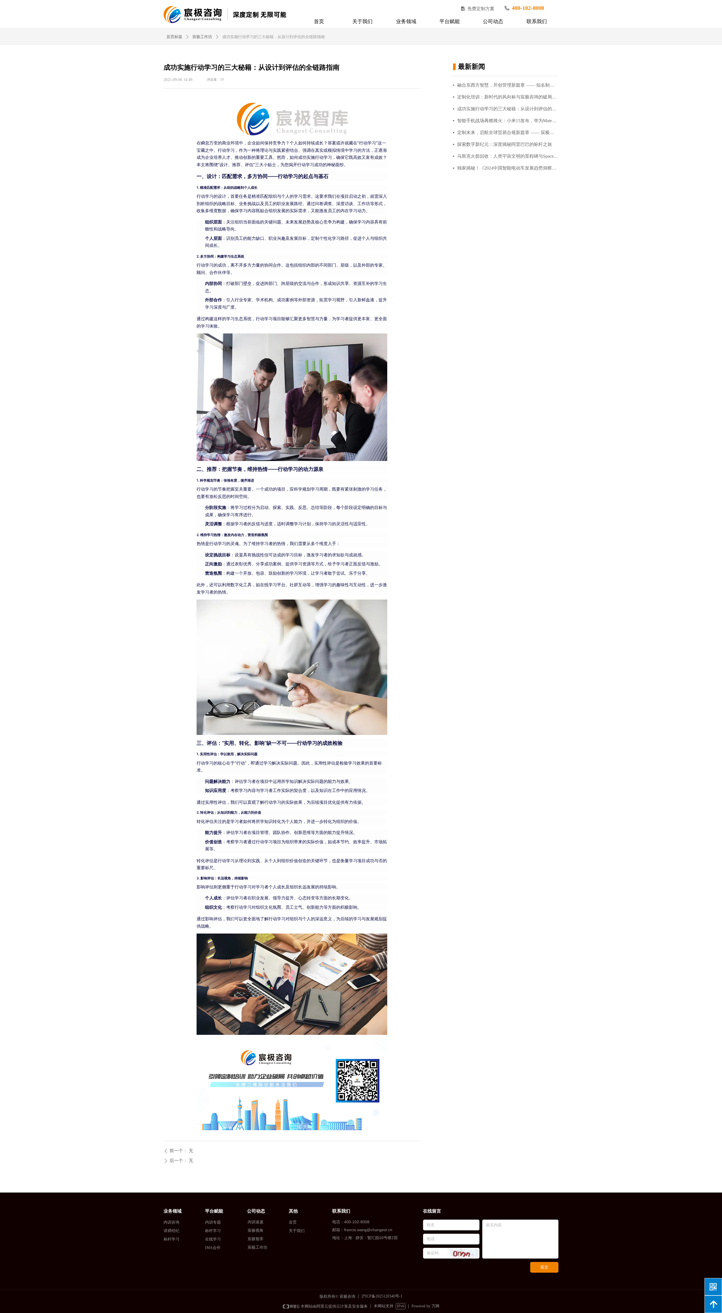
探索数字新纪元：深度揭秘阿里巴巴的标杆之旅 (504, 144)
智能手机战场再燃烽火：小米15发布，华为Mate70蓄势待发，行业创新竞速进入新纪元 (507, 120)
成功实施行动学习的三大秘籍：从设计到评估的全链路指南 (507, 108)
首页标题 (174, 37)
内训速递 (255, 1222)
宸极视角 (255, 1230)
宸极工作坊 (202, 37)
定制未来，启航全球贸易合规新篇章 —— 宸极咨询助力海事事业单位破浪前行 (507, 132)
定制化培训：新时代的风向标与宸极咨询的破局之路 (507, 97)
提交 (544, 1267)
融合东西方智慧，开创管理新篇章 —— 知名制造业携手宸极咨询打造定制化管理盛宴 (507, 85)
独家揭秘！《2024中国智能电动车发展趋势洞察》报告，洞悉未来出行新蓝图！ (507, 168)
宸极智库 (255, 1239)
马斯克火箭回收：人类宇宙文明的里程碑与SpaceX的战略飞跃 (507, 156)
